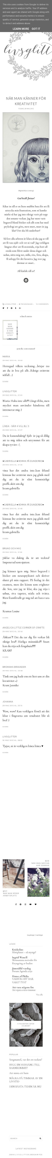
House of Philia (20, 976)
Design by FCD (36, 1154)
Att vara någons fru (23, 987)
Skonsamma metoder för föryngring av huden (24, 962)
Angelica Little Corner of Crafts (24, 627)
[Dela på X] (3, 308)
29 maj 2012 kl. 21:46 (13, 465)
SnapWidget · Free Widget (35, 935)
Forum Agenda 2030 (22, 971)
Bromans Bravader (14, 667)
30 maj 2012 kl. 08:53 (12, 740)
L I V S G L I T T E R (22, 1154)
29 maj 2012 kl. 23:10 (12, 705)
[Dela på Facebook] (7, 308)
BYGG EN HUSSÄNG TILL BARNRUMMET (24, 1066)
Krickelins (17, 949)
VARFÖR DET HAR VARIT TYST (22, 980)
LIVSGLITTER (10, 391)
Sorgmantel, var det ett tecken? (25, 1059)
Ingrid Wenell (19, 957)
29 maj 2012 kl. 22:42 (13, 631)
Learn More (21, 28)
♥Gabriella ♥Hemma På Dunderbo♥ (23, 461)
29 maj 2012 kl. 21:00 (13, 395)
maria (6, 356)
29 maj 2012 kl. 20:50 (13, 360)
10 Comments (42, 304)
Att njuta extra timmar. (24, 990)
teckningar (27, 304)
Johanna (8, 701)
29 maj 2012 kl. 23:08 (13, 671)
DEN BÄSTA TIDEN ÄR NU (25, 1086)
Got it (36, 28)
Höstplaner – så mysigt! (24, 952)
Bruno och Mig (12, 548)
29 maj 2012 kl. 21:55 (12, 552)
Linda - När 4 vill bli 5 (16, 426)
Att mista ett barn (18, 1073)
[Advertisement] (26, 822)
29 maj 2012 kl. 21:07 (13, 430)
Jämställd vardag (21, 968)
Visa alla (39, 994)
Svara (5, 381)
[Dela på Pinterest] (12, 308)
